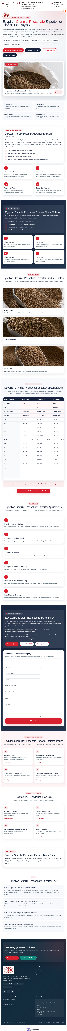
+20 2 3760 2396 (51, 1011)
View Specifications (49, 50)
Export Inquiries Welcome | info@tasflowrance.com (29, 7)
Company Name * (10, 673)
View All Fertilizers (39, 977)
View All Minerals (7, 1009)
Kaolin (4, 1006)
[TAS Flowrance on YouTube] (12, 991)
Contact (62, 1022)
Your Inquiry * (8, 704)
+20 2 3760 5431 (41, 1011)
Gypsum (5, 1002)
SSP (36, 972)
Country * (7, 679)
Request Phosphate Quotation (13, 50)
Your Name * (8, 661)
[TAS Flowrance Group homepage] (8, 970)
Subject (7, 698)
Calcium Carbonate (8, 1004)
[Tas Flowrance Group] (5, 14)
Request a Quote (12, 644)
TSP (36, 974)
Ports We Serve (56, 1022)
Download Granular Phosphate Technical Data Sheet (33, 491)
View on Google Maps (51, 1002)
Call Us (7, 6)
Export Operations (47, 1022)
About (40, 1022)
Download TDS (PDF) (33, 50)
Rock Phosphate (39, 970)
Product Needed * (9, 692)
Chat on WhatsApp (29, 957)
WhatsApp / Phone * (10, 685)
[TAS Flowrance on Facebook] (4, 991)
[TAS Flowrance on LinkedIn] (8, 991)
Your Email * (8, 667)
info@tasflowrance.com (43, 1007)
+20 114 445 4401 (10, 3)
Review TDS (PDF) (26, 644)
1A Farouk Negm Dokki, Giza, (58, 5)
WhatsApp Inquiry (9, 55)
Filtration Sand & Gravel (9, 999)
